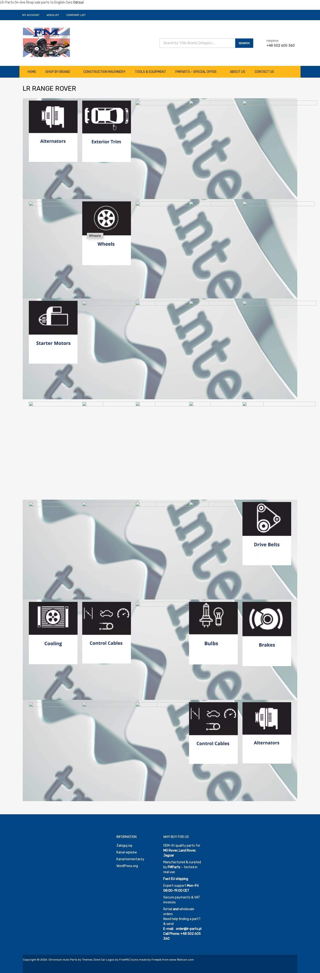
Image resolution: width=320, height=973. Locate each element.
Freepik (156, 959)
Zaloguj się (124, 846)
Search (244, 43)
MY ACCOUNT (31, 15)
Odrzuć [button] (78, 2)
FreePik (124, 959)
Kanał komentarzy (130, 859)
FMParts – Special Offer (195, 72)
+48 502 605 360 (278, 45)
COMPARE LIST (76, 15)
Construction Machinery (104, 72)
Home (32, 72)
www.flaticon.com (181, 959)
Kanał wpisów (126, 852)
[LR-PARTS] (46, 56)
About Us (237, 72)
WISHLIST (53, 15)
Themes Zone (91, 959)
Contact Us (264, 72)
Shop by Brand (57, 72)
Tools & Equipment (150, 72)
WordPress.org (127, 866)
